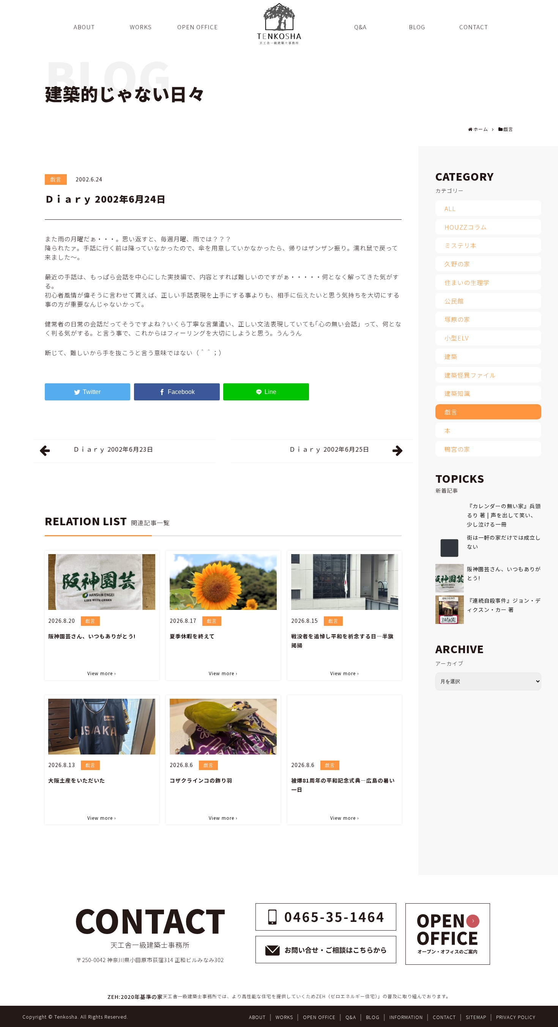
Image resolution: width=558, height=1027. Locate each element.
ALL (450, 208)
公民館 (454, 301)
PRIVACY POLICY (516, 1017)
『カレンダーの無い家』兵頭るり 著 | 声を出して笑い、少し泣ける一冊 (504, 515)
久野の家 (457, 263)
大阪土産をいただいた (76, 780)
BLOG (373, 1017)
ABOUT (257, 1017)
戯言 (55, 179)
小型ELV (457, 337)
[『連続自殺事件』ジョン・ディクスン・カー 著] (449, 609)
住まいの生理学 (467, 282)
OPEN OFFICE (319, 1017)
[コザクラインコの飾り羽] (223, 727)
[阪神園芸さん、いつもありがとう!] (101, 582)
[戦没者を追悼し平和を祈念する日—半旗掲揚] (344, 582)
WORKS (284, 1017)
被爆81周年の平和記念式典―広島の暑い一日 (343, 785)
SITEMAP (476, 1017)
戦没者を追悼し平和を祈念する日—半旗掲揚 (342, 640)
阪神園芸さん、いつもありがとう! (92, 636)
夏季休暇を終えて (192, 636)
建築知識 (457, 393)
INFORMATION (406, 1017)
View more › (101, 673)
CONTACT (444, 1017)
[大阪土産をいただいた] (101, 726)
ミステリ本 (461, 245)
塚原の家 (457, 319)
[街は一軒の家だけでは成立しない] (449, 546)
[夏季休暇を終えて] (223, 582)
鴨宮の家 (457, 449)
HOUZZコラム (466, 227)
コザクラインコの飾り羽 (201, 780)
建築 (451, 356)
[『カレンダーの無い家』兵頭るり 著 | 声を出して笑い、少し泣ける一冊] (449, 515)
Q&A (350, 1017)
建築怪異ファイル (470, 375)
